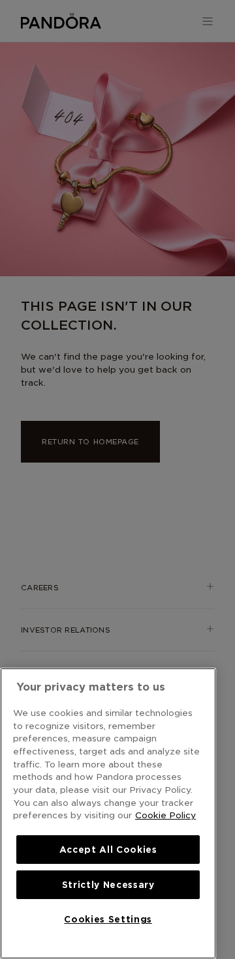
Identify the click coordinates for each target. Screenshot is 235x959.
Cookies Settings (108, 919)
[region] (108, 813)
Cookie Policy (165, 815)
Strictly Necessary (108, 885)
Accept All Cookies (108, 849)
